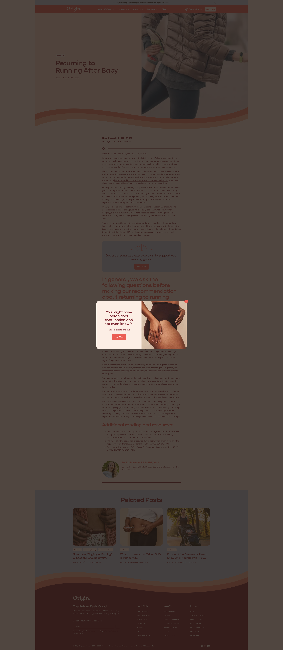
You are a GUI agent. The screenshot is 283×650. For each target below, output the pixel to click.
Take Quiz (118, 337)
